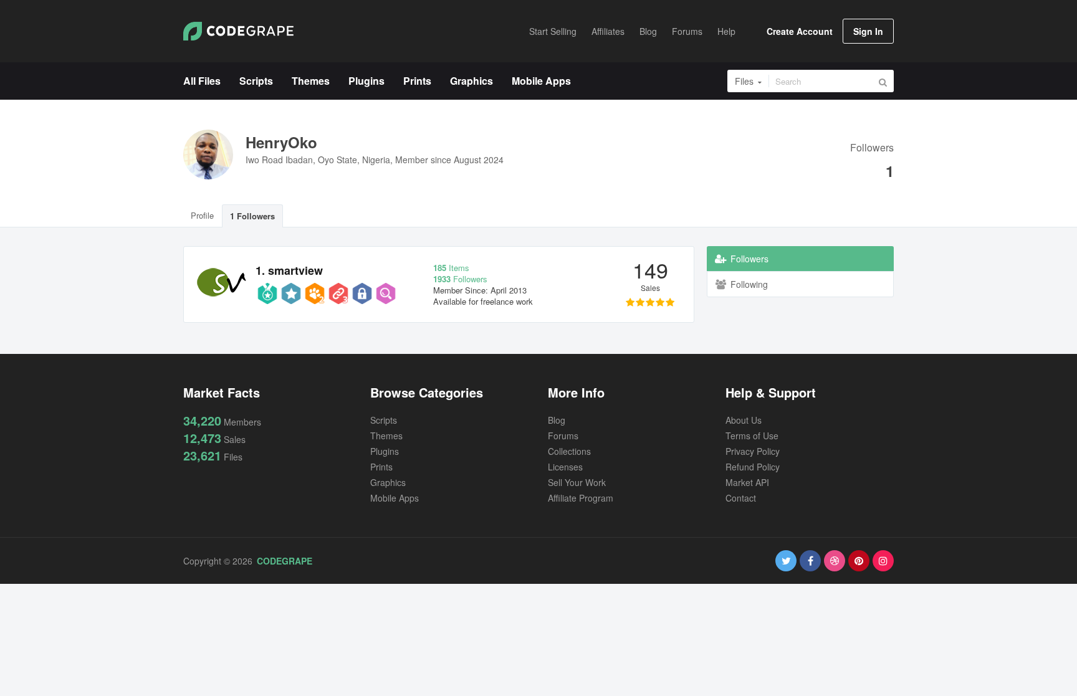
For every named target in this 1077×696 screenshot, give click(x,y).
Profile (202, 215)
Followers (872, 149)
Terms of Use (751, 435)
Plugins (384, 451)
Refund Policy (752, 466)
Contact (740, 498)
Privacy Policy (752, 451)
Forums (563, 435)
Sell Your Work (577, 482)
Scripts (383, 420)
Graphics (388, 482)
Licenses (565, 466)
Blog (556, 420)
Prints (381, 466)
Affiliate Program (580, 498)
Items (451, 268)
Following (748, 284)
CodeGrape (284, 561)
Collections (569, 451)
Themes (386, 435)
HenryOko (281, 142)
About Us (743, 420)
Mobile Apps (394, 498)
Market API (747, 482)
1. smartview (289, 270)
